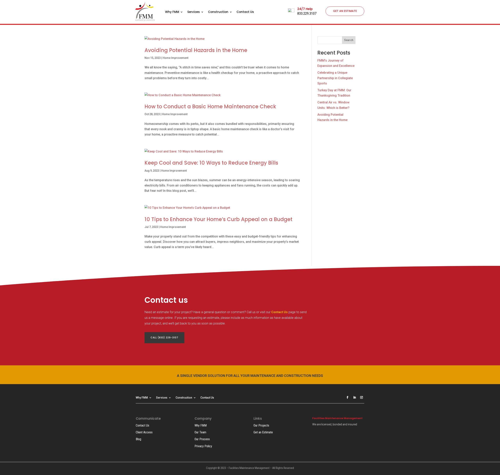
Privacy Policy (203, 446)
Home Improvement (175, 57)
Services (193, 12)
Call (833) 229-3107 (164, 337)
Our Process (202, 439)
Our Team (200, 432)
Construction (218, 12)
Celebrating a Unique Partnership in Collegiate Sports (335, 78)
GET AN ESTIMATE (345, 11)
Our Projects (261, 425)
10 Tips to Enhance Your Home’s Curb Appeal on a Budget (218, 219)
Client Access (144, 432)
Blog (138, 439)
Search (348, 40)
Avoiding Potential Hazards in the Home (196, 50)
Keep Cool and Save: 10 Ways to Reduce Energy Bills (211, 162)
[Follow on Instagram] (361, 397)
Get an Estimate (263, 432)
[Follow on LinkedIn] (354, 397)
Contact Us (245, 12)
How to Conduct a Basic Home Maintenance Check (210, 106)
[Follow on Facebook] (347, 397)
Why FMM (172, 12)
